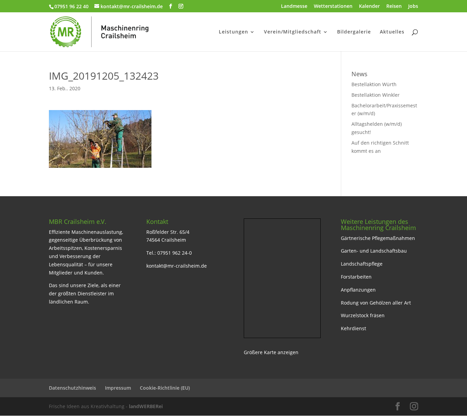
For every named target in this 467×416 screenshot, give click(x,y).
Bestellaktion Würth (374, 84)
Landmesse (294, 6)
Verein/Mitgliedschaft (292, 32)
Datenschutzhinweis (72, 388)
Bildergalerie (354, 32)
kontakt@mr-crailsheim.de (176, 266)
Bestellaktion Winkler (375, 95)
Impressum (118, 388)
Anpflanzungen (358, 289)
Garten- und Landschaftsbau (374, 250)
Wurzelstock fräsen (363, 315)
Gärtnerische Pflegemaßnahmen (378, 238)
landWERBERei (146, 406)
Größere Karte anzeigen (271, 352)
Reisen (394, 6)
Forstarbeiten (356, 276)
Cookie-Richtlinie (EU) (165, 388)
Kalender (369, 6)
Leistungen (233, 32)
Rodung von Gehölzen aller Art (376, 302)
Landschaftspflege (362, 263)
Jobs (413, 6)
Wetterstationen (333, 6)
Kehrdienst (353, 328)
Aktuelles (392, 32)
